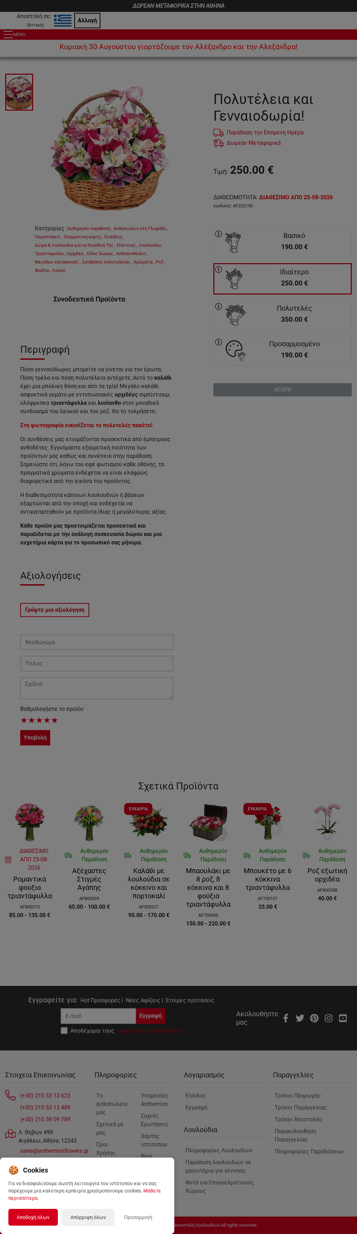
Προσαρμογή (138, 1217)
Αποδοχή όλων (33, 1217)
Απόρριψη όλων (88, 1217)
